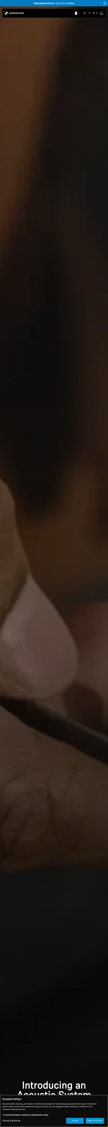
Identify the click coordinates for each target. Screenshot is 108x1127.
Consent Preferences (11, 1120)
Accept (75, 1121)
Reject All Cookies (94, 1121)
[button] (77, 13)
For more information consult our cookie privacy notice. (26, 1115)
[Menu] (101, 13)
